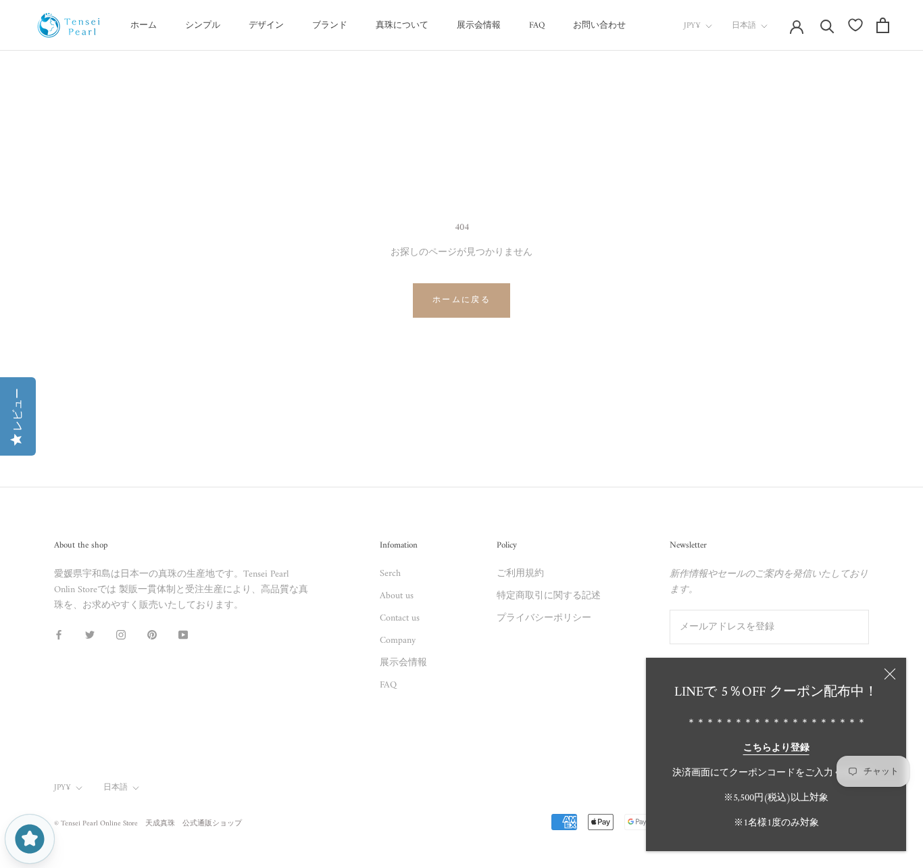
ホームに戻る (461, 300)
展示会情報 (479, 25)
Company (398, 640)
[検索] (827, 25)
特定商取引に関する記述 (549, 596)
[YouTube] (183, 634)
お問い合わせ (599, 25)
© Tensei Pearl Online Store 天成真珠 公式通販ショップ (148, 823)
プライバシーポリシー (544, 618)
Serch (390, 573)
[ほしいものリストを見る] (855, 25)
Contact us (400, 618)
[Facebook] (59, 634)
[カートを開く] (882, 25)
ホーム (143, 25)
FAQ (537, 25)
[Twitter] (90, 634)
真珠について (402, 25)
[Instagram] (121, 634)
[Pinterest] (152, 634)
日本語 (744, 26)
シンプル (202, 25)
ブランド (329, 25)
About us (397, 596)
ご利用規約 (520, 573)
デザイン (266, 25)
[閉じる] (890, 674)
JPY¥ (692, 26)
